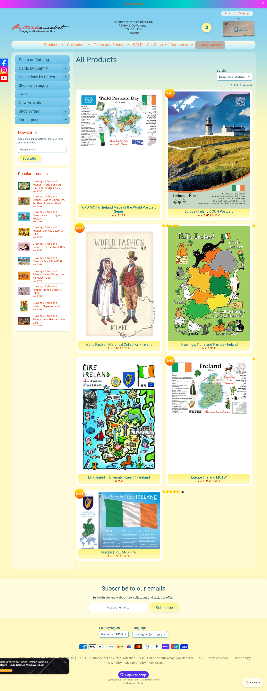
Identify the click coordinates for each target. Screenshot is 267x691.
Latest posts (44, 120)
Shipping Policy (135, 663)
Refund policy (242, 658)
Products (54, 45)
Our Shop (157, 45)
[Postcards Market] (41, 27)
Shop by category (33, 85)
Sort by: (222, 70)
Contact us (182, 45)
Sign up (244, 13)
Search (21, 658)
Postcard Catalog (34, 59)
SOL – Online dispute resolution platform (166, 658)
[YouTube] (4, 78)
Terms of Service (218, 658)
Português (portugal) (148, 634)
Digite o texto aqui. (133, 4)
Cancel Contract (210, 45)
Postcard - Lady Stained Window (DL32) (47, 664)
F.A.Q (200, 658)
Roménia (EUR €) (112, 634)
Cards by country (44, 69)
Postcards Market (132, 679)
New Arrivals (30, 102)
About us (35, 658)
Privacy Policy (113, 663)
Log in (229, 13)
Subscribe (29, 158)
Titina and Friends (112, 45)
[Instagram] (4, 70)
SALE (137, 44)
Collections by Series (44, 78)
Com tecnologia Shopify (133, 683)
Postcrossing (67, 658)
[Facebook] (4, 62)
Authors (50, 658)
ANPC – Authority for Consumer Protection (107, 658)
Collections (79, 45)
